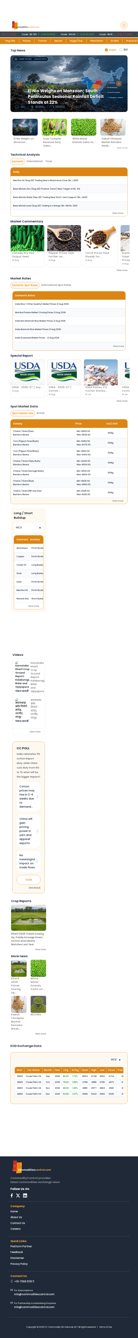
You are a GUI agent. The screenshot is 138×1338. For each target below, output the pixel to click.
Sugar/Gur (76, 40)
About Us (16, 1217)
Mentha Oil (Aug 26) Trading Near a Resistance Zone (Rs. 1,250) (45, 180)
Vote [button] (28, 880)
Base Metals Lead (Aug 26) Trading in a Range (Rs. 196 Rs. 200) (45, 205)
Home (14, 1211)
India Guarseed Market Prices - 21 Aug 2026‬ (37, 337)
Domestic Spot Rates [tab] (25, 285)
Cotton (42, 40)
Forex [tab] (49, 161)
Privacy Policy (19, 1264)
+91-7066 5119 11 (24, 1281)
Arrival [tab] (40, 413)
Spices (58, 40)
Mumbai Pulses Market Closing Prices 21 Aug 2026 (40, 312)
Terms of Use (105, 1327)
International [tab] (35, 161)
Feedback (16, 1252)
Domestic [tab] (18, 161)
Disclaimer (17, 1258)
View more (122, 147)
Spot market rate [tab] (22, 413)
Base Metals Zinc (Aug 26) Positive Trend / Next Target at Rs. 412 (46, 188)
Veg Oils (10, 40)
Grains (115, 40)
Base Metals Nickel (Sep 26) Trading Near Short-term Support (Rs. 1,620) (50, 197)
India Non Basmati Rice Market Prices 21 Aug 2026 (40, 320)
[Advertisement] (69, 9)
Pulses (26, 40)
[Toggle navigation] (124, 25)
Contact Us (17, 1223)
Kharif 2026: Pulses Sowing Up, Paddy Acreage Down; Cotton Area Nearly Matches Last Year (27, 939)
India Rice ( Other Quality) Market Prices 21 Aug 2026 (42, 304)
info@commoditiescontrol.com (34, 1294)
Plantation (96, 40)
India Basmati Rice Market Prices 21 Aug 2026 (38, 329)
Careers (15, 1229)
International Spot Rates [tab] (56, 285)
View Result (35, 887)
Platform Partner (21, 1246)
